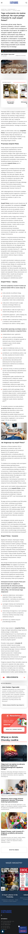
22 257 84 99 (6, 926)
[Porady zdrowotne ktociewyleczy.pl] (2, 931)
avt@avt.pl (3, 929)
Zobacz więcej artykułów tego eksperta (13, 705)
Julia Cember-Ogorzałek (7, 54)
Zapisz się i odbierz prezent (14, 729)
